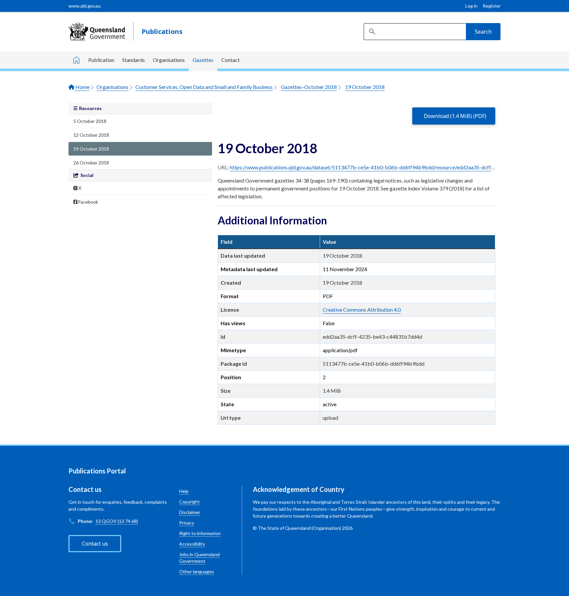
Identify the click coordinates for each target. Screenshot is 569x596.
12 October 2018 (91, 135)
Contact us (95, 543)
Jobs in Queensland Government (199, 558)
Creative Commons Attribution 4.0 (362, 309)
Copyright (189, 501)
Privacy (186, 522)
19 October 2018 (365, 87)
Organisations (169, 60)
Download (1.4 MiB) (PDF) (455, 116)
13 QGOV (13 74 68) (116, 521)
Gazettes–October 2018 (309, 87)
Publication (101, 60)
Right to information (200, 533)
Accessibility (192, 544)
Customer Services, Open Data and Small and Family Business (204, 87)
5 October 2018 (89, 121)
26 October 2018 (91, 162)
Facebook (87, 202)
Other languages (196, 571)
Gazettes (203, 60)
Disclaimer (189, 512)
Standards (133, 60)
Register (492, 6)
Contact (230, 60)
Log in (471, 6)
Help (184, 491)
